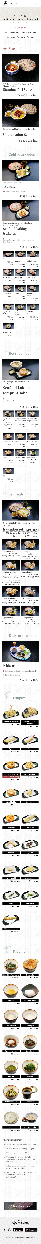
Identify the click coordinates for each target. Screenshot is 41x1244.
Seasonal (20, 27)
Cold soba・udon (12, 32)
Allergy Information (12, 1139)
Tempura (21, 37)
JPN (10, 3)
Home (3, 23)
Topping (30, 37)
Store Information (15, 23)
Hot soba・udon (29, 32)
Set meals (11, 37)
